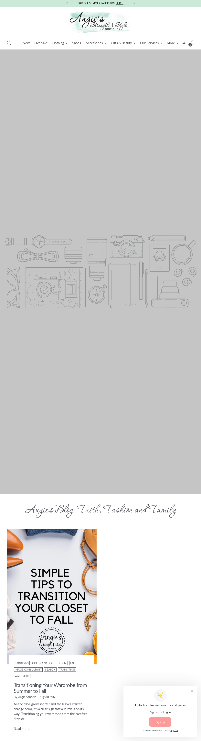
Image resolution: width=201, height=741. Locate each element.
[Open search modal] (9, 43)
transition (67, 669)
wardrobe (22, 676)
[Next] (134, 3)
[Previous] (67, 3)
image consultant (28, 669)
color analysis (43, 663)
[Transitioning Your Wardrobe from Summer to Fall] (52, 596)
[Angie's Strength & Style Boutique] (100, 22)
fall (73, 663)
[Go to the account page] (184, 43)
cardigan (22, 663)
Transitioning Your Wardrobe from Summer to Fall (50, 688)
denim (62, 663)
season (50, 669)
